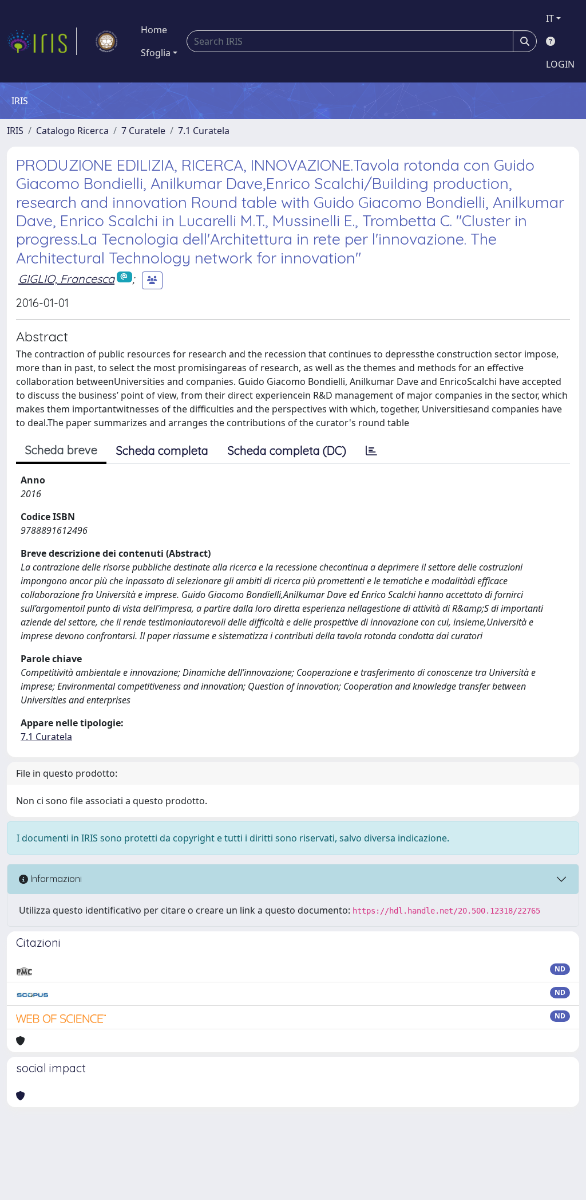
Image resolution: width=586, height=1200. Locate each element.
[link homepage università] (106, 41)
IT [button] (550, 18)
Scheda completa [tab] (162, 450)
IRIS (15, 130)
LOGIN (560, 64)
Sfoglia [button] (156, 52)
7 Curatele (143, 130)
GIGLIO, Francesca (66, 279)
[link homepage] (42, 41)
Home (154, 29)
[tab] (371, 451)
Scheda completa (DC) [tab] (287, 450)
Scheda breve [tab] (61, 450)
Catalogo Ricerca (72, 130)
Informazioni (55, 878)
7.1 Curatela (203, 130)
